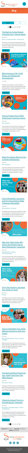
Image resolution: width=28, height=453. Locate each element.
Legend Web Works (16, 449)
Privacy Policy (17, 450)
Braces (4, 39)
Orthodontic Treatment (8, 253)
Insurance (14, 208)
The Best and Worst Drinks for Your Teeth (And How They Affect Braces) (14, 375)
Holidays (14, 252)
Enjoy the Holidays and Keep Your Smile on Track (13, 288)
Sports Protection (6, 123)
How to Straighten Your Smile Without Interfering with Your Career (14, 331)
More (20, 23)
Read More (6, 50)
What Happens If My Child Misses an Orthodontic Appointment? (12, 76)
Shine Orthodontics (6, 164)
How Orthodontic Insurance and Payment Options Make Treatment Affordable (13, 201)
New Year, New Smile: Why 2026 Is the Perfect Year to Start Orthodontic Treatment (13, 244)
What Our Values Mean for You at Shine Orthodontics (14, 158)
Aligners (22, 338)
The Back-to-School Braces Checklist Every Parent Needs (14, 33)
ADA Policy (10, 450)
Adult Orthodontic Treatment (8, 338)
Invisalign (5, 340)
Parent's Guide (21, 39)
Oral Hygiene (5, 382)
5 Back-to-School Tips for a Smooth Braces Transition (13, 401)
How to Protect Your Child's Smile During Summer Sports (13, 117)
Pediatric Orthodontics (11, 39)
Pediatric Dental (7, 409)
